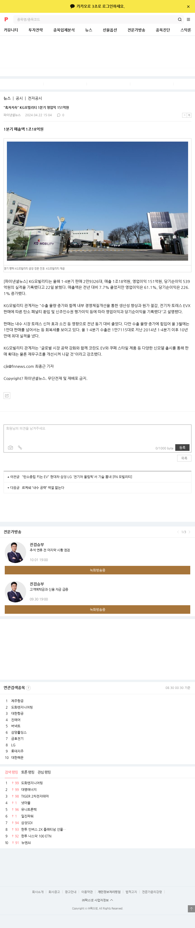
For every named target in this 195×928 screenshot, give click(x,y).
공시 (19, 98)
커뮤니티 (11, 30)
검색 (180, 19)
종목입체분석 (64, 30)
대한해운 (17, 757)
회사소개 (38, 892)
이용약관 (87, 892)
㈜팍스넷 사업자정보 (95, 900)
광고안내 (70, 892)
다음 (189, 532)
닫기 (188, 6)
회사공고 (54, 892)
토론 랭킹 (27, 772)
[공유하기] (7, 395)
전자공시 (35, 98)
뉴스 (88, 30)
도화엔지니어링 (22, 707)
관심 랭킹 (44, 772)
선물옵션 (110, 30)
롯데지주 (17, 751)
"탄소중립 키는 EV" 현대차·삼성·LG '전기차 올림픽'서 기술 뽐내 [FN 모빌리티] (77, 476)
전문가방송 (136, 30)
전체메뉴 (190, 19)
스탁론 (185, 30)
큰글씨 (189, 115)
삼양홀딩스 (19, 732)
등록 (182, 447)
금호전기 (17, 738)
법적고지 (131, 892)
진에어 (15, 720)
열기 (191, 908)
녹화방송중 (97, 570)
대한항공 (17, 713)
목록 (184, 458)
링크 (20, 447)
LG (13, 745)
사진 (10, 447)
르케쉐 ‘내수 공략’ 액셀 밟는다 (43, 487)
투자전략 (36, 30)
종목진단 (163, 30)
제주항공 (17, 701)
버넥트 (15, 726)
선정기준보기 (28, 688)
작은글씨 (184, 115)
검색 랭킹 (11, 772)
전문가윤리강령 (152, 892)
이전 (178, 532)
